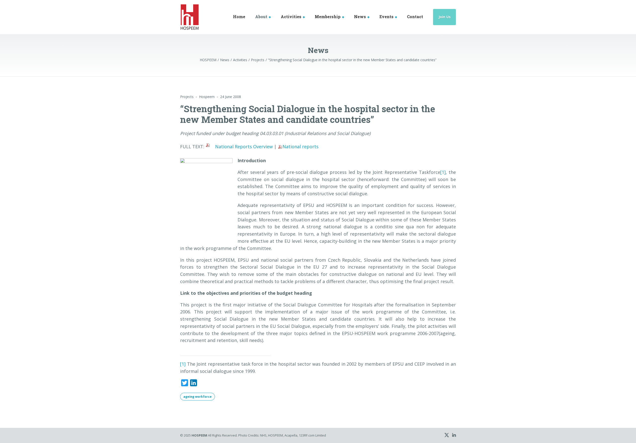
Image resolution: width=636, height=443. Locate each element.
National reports (300, 146)
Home (239, 16)
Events (386, 16)
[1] (443, 172)
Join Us (444, 16)
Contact (415, 16)
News (360, 16)
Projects (187, 96)
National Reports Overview (244, 146)
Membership (328, 16)
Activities (291, 16)
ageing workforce (197, 396)
